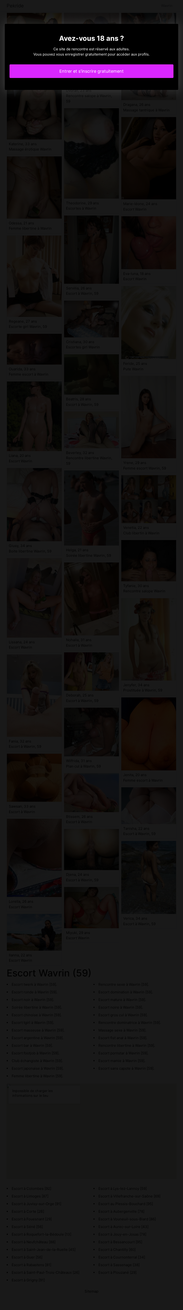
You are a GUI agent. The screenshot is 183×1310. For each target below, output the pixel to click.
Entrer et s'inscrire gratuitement (91, 71)
